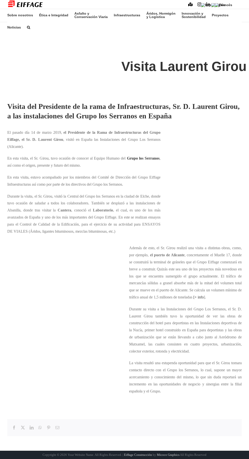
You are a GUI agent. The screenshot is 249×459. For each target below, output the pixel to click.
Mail (239, 5)
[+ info (198, 297)
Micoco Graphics (168, 455)
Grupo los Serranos (143, 158)
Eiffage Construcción (138, 455)
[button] (28, 27)
